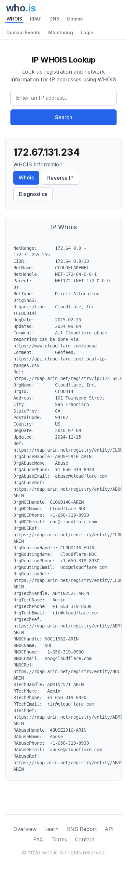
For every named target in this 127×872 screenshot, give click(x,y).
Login (87, 32)
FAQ (38, 839)
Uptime (75, 18)
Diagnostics (33, 194)
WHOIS (14, 18)
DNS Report (81, 829)
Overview (24, 829)
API (109, 829)
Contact (84, 839)
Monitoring (60, 32)
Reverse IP (60, 178)
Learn (51, 829)
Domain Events (23, 32)
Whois (26, 177)
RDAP (36, 18)
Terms (59, 839)
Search (63, 117)
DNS (54, 18)
